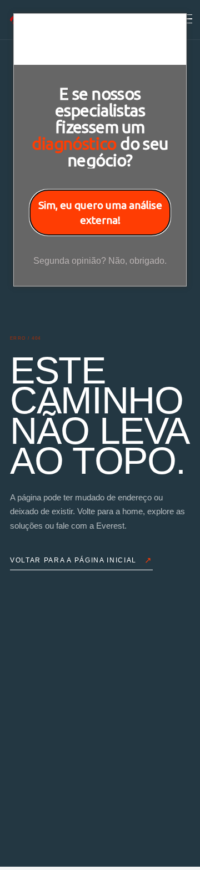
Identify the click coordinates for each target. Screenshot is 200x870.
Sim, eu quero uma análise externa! (100, 212)
